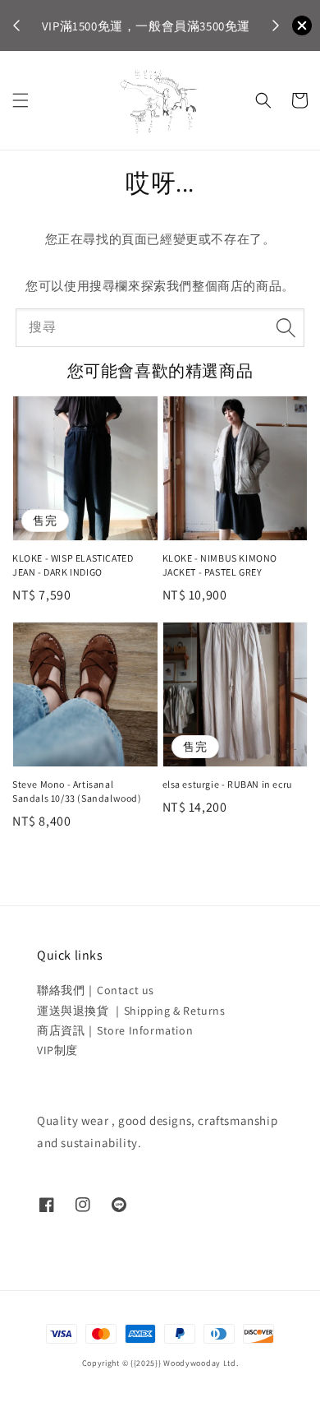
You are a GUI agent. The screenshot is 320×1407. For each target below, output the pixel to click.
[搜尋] (285, 327)
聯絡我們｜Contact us (95, 990)
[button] (20, 100)
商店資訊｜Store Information (115, 1030)
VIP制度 (57, 1050)
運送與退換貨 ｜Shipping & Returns (131, 1010)
